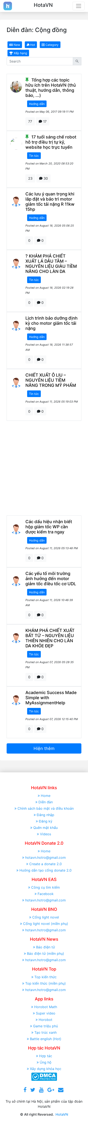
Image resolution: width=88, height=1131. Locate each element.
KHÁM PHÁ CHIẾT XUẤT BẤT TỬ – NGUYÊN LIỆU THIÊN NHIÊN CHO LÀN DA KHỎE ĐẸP (50, 638)
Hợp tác (45, 1056)
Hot (32, 45)
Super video (45, 1013)
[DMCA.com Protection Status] (44, 1076)
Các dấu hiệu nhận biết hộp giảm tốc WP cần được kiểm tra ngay (48, 526)
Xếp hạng (20, 53)
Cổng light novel (45, 917)
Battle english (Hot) (45, 1039)
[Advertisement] (44, 468)
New (16, 45)
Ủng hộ (45, 1062)
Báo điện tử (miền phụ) (45, 953)
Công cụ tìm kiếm (45, 887)
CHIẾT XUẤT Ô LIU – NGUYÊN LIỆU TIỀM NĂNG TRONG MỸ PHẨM (50, 380)
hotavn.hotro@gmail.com (45, 857)
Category (52, 45)
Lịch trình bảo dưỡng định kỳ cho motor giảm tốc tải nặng (51, 323)
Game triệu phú (45, 1026)
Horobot (45, 1019)
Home (45, 795)
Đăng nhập (45, 815)
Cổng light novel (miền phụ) (45, 923)
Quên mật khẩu (45, 827)
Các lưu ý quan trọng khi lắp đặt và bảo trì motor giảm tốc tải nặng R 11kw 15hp (50, 201)
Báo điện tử (45, 947)
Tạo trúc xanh (45, 1032)
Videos (45, 834)
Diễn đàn (45, 802)
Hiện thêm (44, 748)
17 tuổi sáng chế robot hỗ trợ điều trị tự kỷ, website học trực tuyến (50, 142)
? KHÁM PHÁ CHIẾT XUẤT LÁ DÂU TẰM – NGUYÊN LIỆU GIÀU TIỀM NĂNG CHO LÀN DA (51, 263)
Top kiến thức (45, 977)
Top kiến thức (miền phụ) (45, 983)
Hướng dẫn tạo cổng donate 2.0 (45, 870)
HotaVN (62, 1114)
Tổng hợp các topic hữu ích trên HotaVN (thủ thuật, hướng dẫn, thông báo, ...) (50, 87)
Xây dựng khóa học (45, 1069)
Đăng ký (45, 821)
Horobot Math (45, 1007)
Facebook (46, 894)
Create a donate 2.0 (45, 864)
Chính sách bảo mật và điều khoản (46, 808)
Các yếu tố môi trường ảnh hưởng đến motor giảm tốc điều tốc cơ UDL (50, 578)
